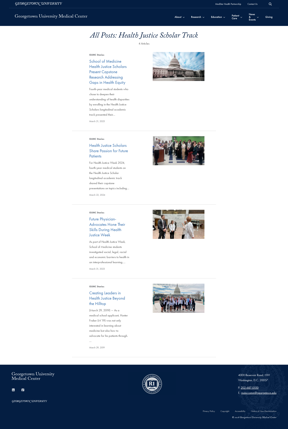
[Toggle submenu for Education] (224, 17)
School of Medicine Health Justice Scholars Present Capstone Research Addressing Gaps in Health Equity (108, 72)
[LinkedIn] (13, 390)
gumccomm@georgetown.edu (258, 393)
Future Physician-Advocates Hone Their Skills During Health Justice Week (107, 227)
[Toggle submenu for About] (183, 17)
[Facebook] (23, 390)
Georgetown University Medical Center (51, 17)
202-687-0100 (249, 388)
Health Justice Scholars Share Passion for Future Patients (108, 151)
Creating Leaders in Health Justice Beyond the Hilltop (107, 298)
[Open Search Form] (270, 4)
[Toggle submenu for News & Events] (257, 17)
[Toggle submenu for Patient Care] (241, 17)
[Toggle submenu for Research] (203, 17)
